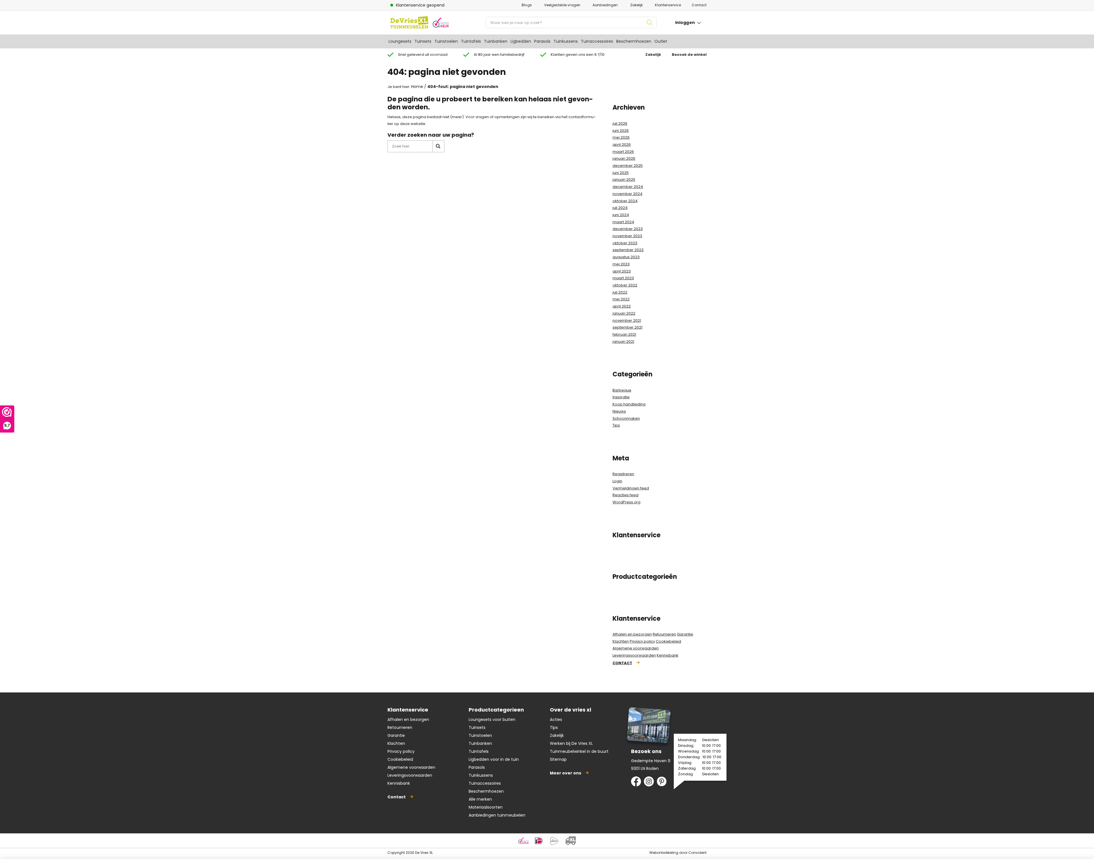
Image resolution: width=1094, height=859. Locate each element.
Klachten (621, 641)
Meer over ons (565, 773)
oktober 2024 (625, 201)
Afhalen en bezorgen (632, 634)
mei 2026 (621, 137)
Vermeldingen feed (631, 488)
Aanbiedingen (605, 5)
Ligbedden (521, 41)
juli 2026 (620, 123)
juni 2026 (621, 130)
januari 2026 (624, 158)
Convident (697, 852)
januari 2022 (624, 313)
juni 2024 (621, 215)
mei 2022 (621, 299)
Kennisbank (667, 655)
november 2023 (627, 236)
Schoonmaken (626, 418)
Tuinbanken (495, 41)
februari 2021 (624, 334)
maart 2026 (623, 151)
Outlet (660, 41)
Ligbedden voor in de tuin (494, 759)
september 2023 (628, 250)
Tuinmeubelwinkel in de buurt (579, 751)
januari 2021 (623, 341)
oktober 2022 (625, 285)
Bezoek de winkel (689, 54)
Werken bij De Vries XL (571, 743)
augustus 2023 (626, 257)
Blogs (527, 5)
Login (617, 481)
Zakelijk (636, 5)
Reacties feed (625, 495)
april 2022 (622, 306)
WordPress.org (626, 502)
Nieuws (619, 411)
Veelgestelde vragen (562, 5)
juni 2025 (621, 172)
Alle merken (480, 799)
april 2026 (622, 144)
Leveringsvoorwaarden (634, 655)
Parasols (542, 41)
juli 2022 (620, 292)
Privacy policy (642, 641)
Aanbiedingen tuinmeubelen (497, 815)
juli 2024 (620, 207)
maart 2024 (623, 222)
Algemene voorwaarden (636, 648)
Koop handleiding (629, 404)
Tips (616, 425)
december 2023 (628, 228)
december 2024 (628, 186)
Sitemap (558, 759)
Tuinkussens (566, 41)
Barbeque (622, 390)
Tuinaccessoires (597, 41)
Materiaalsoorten (486, 807)
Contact (699, 5)
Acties (556, 719)
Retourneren (664, 634)
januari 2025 (624, 179)
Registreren (623, 474)
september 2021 (627, 327)
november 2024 (627, 193)
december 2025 (628, 165)
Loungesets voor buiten (492, 719)
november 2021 (627, 320)
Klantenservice (668, 5)
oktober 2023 (625, 243)
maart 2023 (623, 278)
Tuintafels (471, 41)
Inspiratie (621, 397)
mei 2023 (621, 264)
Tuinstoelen (446, 41)
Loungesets (400, 41)
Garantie (685, 634)
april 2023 (622, 271)
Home (417, 86)
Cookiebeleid (668, 641)
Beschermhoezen (633, 41)
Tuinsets (423, 41)
